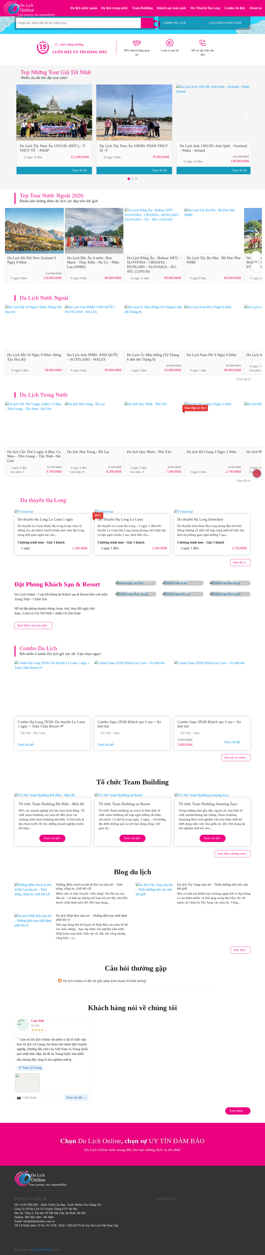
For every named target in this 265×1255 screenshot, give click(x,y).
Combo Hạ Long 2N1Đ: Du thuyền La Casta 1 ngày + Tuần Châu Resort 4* (51, 724)
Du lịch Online (42, 1249)
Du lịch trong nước (114, 8)
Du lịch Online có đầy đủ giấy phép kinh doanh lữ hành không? (105, 981)
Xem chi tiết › (52, 838)
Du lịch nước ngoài (83, 8)
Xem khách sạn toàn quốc (32, 625)
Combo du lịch (234, 8)
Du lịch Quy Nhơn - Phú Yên (149, 452)
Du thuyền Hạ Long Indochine (200, 519)
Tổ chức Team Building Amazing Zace (208, 804)
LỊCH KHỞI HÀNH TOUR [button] (225, 22)
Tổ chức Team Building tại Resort (124, 804)
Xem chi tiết (80, 170)
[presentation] (21, 117)
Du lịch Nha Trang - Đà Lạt (88, 452)
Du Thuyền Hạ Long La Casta (121, 519)
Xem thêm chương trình (231, 853)
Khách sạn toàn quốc (172, 8)
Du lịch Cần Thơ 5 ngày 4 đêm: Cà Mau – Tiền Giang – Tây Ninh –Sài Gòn (34, 456)
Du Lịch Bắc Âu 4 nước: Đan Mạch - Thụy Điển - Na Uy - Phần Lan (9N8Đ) (93, 262)
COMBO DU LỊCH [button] (174, 22)
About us (255, 8)
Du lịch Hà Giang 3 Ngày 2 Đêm (211, 452)
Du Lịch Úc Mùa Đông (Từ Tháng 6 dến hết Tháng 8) (153, 357)
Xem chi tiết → (76, 1097)
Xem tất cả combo (235, 757)
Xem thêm (239, 950)
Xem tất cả (243, 379)
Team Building (142, 8)
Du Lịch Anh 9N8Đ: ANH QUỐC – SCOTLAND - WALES (92, 357)
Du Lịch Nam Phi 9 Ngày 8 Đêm (211, 355)
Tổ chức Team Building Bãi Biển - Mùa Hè (51, 804)
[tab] (135, 981)
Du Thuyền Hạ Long (205, 8)
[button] (129, 178)
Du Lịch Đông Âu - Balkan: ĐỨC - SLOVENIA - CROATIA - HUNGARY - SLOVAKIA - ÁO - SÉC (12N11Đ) (154, 264)
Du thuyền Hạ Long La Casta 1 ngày (45, 519)
